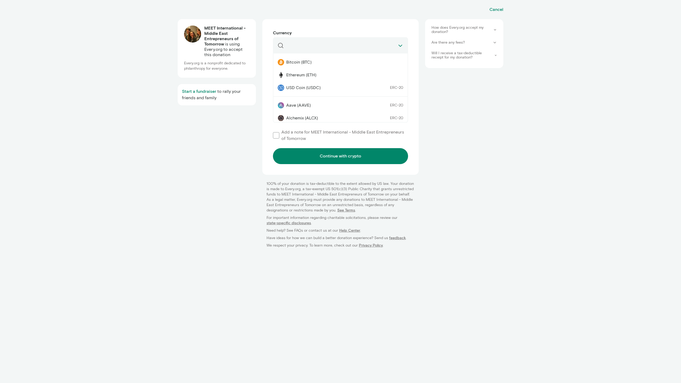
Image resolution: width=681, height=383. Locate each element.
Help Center (349, 230)
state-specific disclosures (289, 223)
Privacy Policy (371, 245)
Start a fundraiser (199, 91)
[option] (340, 62)
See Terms (346, 210)
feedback (397, 238)
